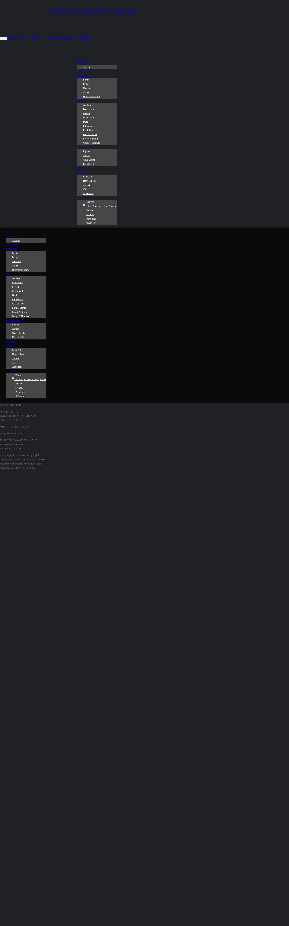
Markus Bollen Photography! (94, 11)
